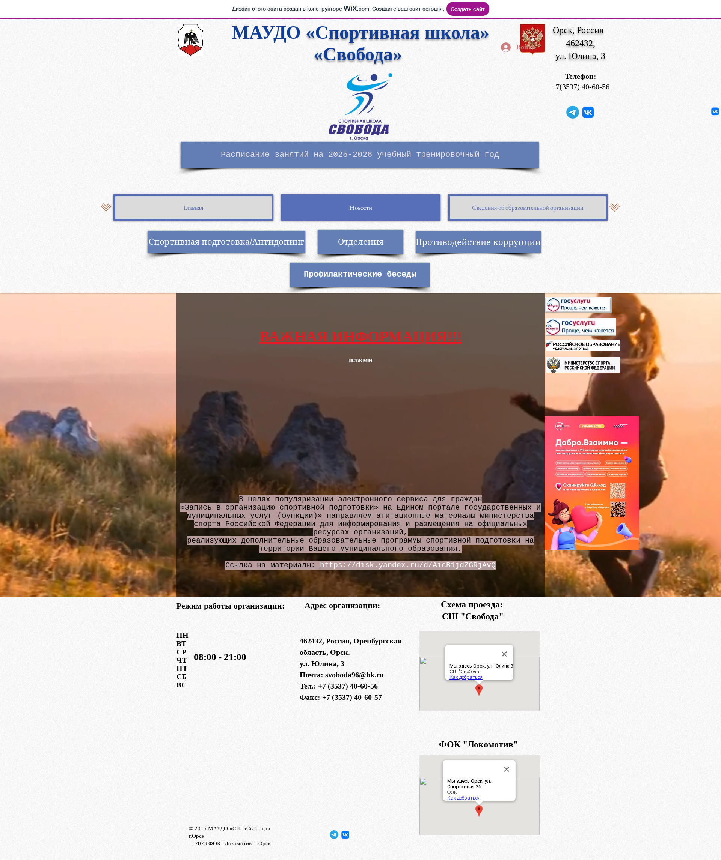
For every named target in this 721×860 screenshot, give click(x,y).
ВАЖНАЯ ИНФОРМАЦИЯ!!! (360, 336)
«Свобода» (360, 54)
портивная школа (404, 32)
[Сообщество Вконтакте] (588, 112)
